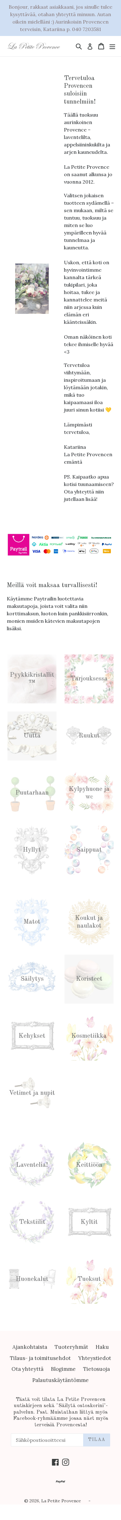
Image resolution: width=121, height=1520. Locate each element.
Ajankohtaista (29, 1347)
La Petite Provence (61, 1501)
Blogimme (63, 1369)
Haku (102, 1347)
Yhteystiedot (94, 1358)
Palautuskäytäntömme (60, 1380)
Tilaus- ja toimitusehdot (40, 1358)
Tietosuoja (96, 1369)
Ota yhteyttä (27, 1369)
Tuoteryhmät (71, 1347)
